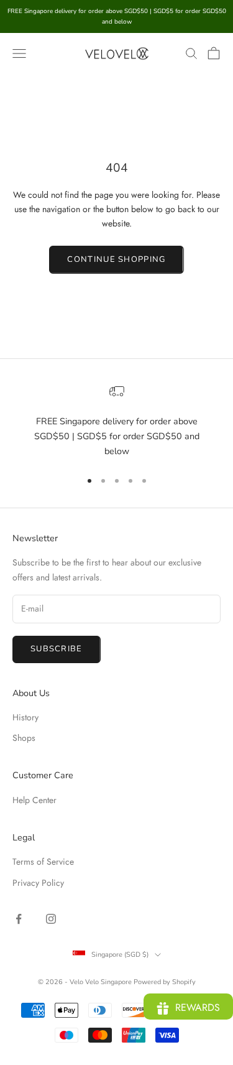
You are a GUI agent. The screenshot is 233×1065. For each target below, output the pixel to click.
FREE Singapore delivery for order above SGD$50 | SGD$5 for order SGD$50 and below (116, 436)
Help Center (34, 800)
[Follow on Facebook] (18, 919)
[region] (116, 421)
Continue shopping (116, 259)
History (25, 717)
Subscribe (56, 648)
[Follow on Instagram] (51, 919)
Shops (23, 738)
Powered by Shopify (165, 982)
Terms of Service (43, 861)
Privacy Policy (38, 883)
